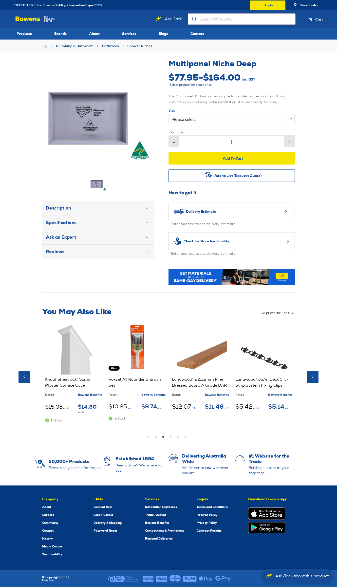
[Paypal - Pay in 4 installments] (190, 578)
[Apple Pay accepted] (206, 578)
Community (50, 523)
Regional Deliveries (159, 539)
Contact (197, 33)
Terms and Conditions (212, 507)
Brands (60, 33)
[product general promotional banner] (231, 277)
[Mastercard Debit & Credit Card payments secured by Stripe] (175, 578)
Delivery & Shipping (108, 523)
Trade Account (155, 515)
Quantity (175, 132)
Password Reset (105, 531)
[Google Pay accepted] (223, 578)
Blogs (163, 33)
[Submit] (194, 19)
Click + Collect (103, 515)
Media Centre (52, 546)
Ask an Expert (61, 237)
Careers (48, 515)
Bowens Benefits (157, 523)
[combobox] (242, 19)
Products (24, 33)
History (47, 539)
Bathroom (110, 46)
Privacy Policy (207, 523)
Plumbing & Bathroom (75, 46)
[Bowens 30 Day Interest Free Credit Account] (124, 578)
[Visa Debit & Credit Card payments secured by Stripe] (161, 578)
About (94, 33)
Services (129, 33)
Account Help (103, 507)
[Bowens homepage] (35, 19)
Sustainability (52, 554)
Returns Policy (207, 515)
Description (58, 208)
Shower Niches (139, 46)
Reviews (55, 251)
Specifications (61, 222)
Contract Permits (209, 531)
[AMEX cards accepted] (148, 578)
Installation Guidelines (161, 507)
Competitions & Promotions (164, 531)
